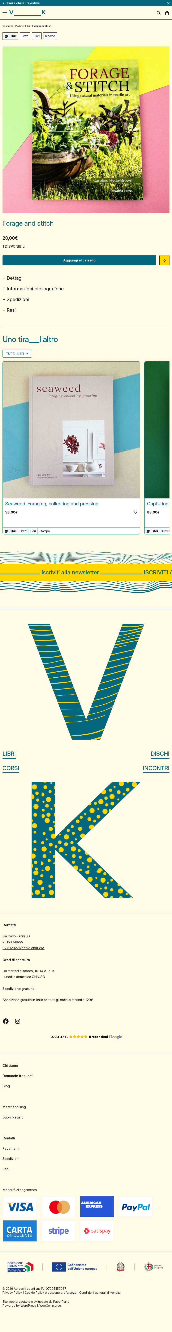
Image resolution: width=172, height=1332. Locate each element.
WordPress (28, 1305)
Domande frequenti (18, 1076)
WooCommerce (50, 1305)
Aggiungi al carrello (79, 260)
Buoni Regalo (13, 1117)
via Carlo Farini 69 (16, 936)
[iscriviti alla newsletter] (86, 572)
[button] (164, 260)
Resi (11, 310)
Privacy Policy (12, 1292)
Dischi (160, 753)
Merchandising (14, 1107)
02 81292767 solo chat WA (23, 948)
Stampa (44, 531)
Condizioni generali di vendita (100, 1292)
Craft (25, 36)
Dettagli (15, 278)
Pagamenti (11, 1148)
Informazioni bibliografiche (35, 288)
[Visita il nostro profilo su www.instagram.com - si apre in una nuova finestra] (17, 1021)
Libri (9, 753)
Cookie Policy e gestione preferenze (51, 1292)
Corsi (11, 768)
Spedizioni (18, 299)
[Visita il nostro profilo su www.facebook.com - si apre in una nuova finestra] (6, 1021)
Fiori (37, 36)
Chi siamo (10, 1065)
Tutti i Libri (15, 353)
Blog (6, 1086)
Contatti (9, 1138)
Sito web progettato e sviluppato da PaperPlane (36, 1301)
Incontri (156, 768)
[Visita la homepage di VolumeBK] (27, 13)
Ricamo (50, 36)
